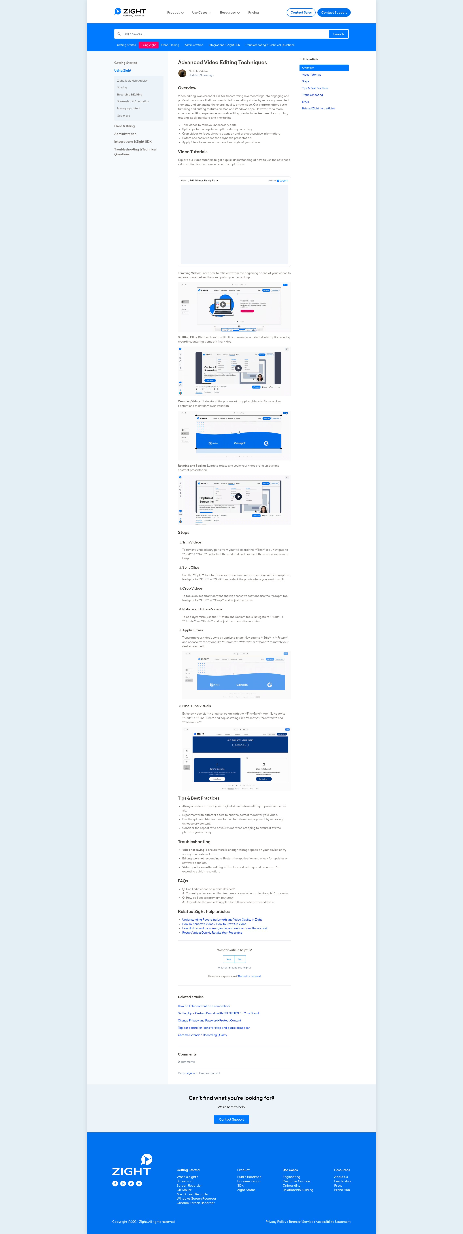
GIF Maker (184, 1190)
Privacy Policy (276, 1222)
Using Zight (148, 45)
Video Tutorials (311, 74)
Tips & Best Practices (315, 88)
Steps (305, 81)
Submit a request (249, 976)
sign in (191, 1073)
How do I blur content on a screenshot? (204, 1006)
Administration (193, 45)
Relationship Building (298, 1190)
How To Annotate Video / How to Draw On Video (214, 924)
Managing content (128, 108)
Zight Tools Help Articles (132, 80)
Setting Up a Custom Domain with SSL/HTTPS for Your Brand (218, 1013)
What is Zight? (187, 1177)
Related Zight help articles (318, 108)
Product (173, 12)
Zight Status (246, 1190)
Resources (228, 12)
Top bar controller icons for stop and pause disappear (214, 1027)
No (240, 959)
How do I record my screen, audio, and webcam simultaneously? (224, 928)
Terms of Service (301, 1222)
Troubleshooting (312, 95)
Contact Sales (301, 12)
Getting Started (126, 45)
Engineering (291, 1177)
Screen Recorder (189, 1185)
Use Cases (199, 12)
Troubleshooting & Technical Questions (269, 45)
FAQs (305, 101)
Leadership (342, 1181)
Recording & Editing (129, 94)
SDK (240, 1185)
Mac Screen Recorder (193, 1194)
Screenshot (185, 1181)
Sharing (122, 87)
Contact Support (334, 12)
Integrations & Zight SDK (224, 45)
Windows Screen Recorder (196, 1198)
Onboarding (292, 1185)
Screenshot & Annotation (133, 101)
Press (338, 1185)
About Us (341, 1177)
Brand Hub (342, 1190)
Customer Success (296, 1181)
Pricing (253, 12)
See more (123, 115)
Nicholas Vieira (198, 71)
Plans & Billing (170, 45)
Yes (229, 959)
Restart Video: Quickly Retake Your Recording (212, 932)
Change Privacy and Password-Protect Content (209, 1020)
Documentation (248, 1181)
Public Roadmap (249, 1177)
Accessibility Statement (333, 1222)
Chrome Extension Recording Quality (202, 1035)
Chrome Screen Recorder (196, 1203)
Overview (308, 67)
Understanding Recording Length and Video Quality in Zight (222, 919)
